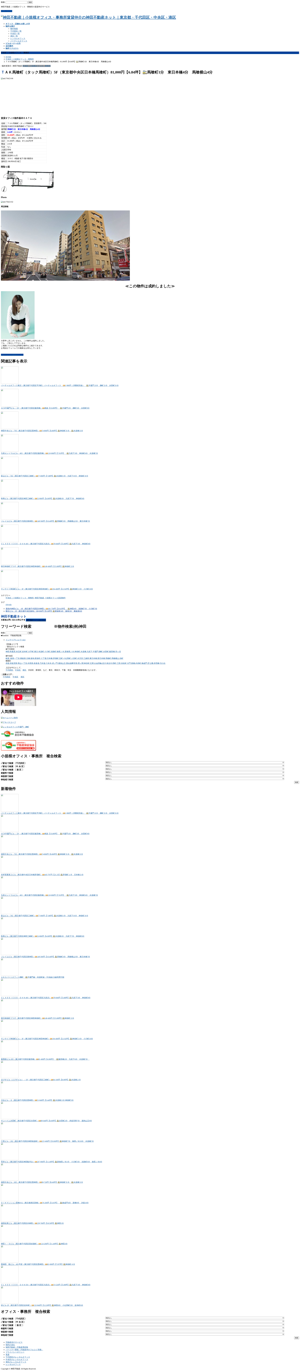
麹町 (101, 652)
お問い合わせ (6, 11)
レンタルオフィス (17, 38)
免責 (7, 1355)
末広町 (19, 652)
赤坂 (7, 663)
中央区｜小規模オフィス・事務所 (36, 66)
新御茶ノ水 (69, 652)
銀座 (7, 658)
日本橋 (49, 658)
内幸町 (138, 663)
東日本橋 (93, 658)
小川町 (47, 652)
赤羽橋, (157, 663)
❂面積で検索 (7, 776)
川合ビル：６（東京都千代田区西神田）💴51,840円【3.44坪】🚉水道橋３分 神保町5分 (37, 1100)
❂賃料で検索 (7, 773)
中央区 (18, 670)
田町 (114, 663)
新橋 (133, 663)
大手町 (31, 652)
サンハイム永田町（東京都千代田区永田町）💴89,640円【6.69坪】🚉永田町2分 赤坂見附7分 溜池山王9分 (46, 1121)
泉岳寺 (109, 663)
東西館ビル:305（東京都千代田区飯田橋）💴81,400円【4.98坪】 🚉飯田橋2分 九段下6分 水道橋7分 (45, 1059)
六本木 (49, 663)
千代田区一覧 (16, 31)
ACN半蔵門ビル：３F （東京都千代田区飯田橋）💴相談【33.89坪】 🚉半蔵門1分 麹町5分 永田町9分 (45, 408)
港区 (24, 670)
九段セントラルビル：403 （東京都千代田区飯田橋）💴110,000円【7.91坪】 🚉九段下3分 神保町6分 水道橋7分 (49, 453)
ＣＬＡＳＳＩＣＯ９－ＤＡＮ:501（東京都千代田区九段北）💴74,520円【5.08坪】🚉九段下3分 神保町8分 (45, 1285)
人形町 (74, 658)
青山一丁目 (22, 663)
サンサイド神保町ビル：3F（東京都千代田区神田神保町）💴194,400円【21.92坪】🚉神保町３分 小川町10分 (47, 589)
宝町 (61, 658)
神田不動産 (39, 598)
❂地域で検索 (7, 779)
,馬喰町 (108, 658)
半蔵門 (95, 652)
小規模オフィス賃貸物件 (55, 598)
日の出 (162, 663)
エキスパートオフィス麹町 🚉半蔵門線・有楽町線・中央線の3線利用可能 (32, 977)
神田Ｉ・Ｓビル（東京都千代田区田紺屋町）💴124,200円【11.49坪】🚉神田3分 (34, 1244)
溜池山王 (62, 663)
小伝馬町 (67, 658)
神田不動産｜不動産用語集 (17, 1347)
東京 (36, 652)
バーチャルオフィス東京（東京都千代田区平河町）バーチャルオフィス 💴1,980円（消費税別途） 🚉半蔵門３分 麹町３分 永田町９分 (60, 385)
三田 (118, 663)
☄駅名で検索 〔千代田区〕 (14, 763)
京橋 (28, 658)
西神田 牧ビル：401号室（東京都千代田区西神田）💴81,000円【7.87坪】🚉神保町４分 (38, 1264)
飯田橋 (112, 652)
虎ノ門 (55, 663)
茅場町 (56, 658)
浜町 (121, 658)
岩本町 (25, 652)
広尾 (92, 663)
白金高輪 (98, 663)
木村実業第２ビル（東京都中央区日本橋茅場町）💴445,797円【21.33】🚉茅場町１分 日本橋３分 (42, 875)
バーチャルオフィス (18, 41)
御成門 (144, 663)
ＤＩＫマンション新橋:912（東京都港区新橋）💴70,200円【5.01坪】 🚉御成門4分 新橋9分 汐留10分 (45, 1203)
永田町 (106, 652)
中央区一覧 (15, 34)
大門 (129, 663)
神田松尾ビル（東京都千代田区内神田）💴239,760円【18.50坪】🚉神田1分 (32, 1223)
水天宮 (80, 658)
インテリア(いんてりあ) (16, 640)
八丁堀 (43, 658)
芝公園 (150, 663)
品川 (104, 663)
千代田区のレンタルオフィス (18, 1357)
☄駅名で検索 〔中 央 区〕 (13, 766)
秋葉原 (12, 652)
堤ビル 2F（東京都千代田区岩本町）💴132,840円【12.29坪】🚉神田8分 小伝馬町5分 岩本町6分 (42, 1305)
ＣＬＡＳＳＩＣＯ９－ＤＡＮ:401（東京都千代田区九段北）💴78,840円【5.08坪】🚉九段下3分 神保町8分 (45, 544)
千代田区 (9, 670)
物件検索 (14, 29)
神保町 (77, 652)
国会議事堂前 (71, 663)
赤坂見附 (13, 663)
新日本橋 (101, 658)
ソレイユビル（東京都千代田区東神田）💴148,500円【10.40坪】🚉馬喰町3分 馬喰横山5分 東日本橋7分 (45, 521)
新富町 (37, 658)
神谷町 (87, 663)
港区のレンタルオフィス (16, 1362)
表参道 (36, 663)
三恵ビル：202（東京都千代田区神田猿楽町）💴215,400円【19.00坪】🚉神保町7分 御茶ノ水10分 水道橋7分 (47, 1141)
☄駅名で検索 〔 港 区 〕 (12, 770)
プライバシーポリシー (15, 1352)
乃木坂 (42, 663)
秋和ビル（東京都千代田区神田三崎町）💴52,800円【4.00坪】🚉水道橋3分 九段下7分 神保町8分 (42, 499)
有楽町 (41, 652)
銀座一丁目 (15, 658)
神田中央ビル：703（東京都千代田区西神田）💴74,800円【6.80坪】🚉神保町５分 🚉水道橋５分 (42, 431)
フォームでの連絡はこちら (12, 355)
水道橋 (83, 652)
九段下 (89, 652)
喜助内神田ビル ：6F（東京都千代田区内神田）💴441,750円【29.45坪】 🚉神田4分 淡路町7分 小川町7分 (51, 609)
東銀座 (23, 658)
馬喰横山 (115, 658)
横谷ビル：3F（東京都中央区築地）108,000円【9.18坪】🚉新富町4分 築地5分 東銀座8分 (44, 611)
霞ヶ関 (80, 663)
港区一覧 (14, 36)
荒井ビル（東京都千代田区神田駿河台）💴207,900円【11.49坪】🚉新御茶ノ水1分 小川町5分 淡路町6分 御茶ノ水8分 (51, 1162)
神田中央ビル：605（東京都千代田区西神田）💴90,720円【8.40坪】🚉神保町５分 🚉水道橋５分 (42, 1182)
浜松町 (124, 663)
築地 (32, 658)
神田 (7, 652)
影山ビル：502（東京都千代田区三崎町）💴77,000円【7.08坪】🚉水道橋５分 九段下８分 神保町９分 (44, 476)
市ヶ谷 (118, 652)
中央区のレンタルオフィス (17, 1360)
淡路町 (53, 652)
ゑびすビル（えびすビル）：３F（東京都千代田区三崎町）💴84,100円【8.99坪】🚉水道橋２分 (41, 1080)
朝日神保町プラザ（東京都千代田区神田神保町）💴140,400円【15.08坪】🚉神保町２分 (37, 566)
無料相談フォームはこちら (36, 620)
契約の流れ (10, 1345)
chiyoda (8, 605)
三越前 (86, 658)
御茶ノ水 (60, 652)
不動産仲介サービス (14, 1342)
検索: (3, 2)
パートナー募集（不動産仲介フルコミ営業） (24, 1350)
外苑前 (30, 663)
